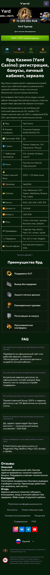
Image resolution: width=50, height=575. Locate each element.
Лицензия (40, 515)
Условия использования (17, 515)
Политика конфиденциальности (25, 504)
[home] (25, 3)
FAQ (34, 521)
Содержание (20, 521)
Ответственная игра (32, 509)
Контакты (12, 509)
